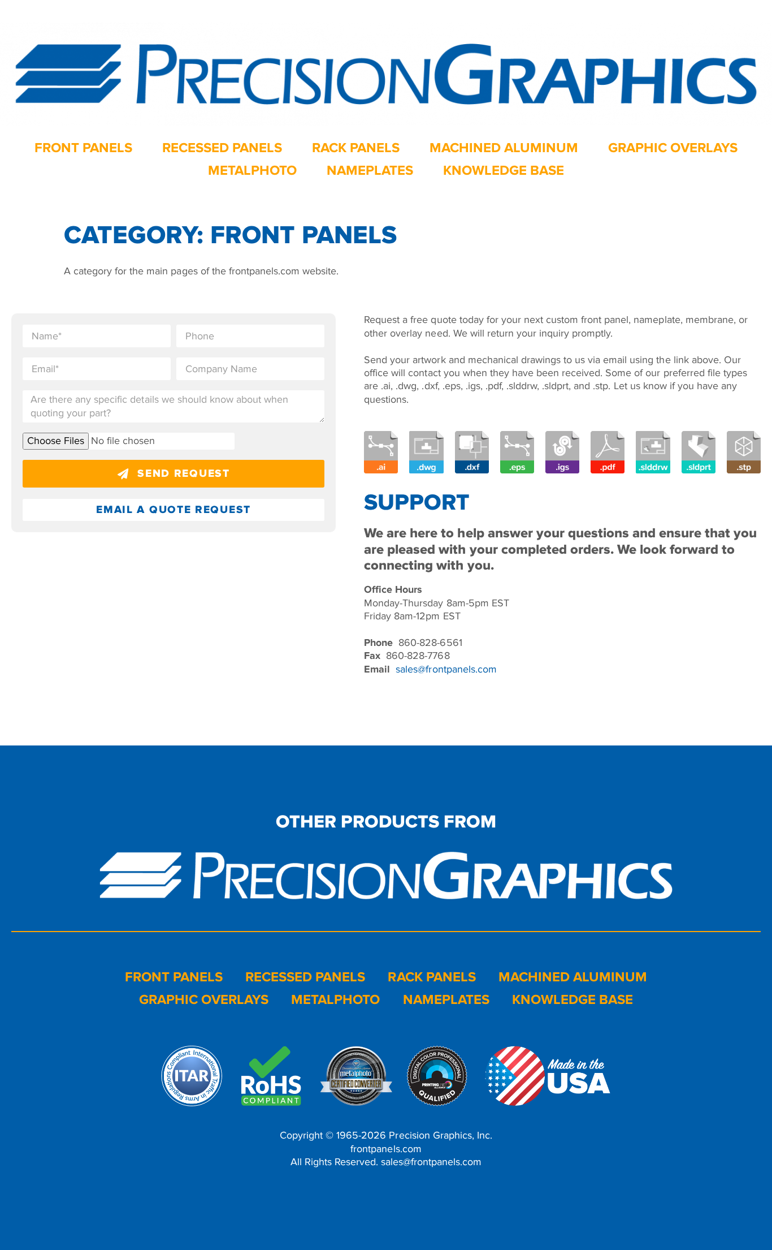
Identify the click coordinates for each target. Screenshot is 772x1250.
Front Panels (83, 148)
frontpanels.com (385, 1149)
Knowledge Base (503, 170)
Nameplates (370, 170)
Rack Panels (356, 148)
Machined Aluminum (504, 148)
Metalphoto (252, 170)
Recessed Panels (222, 148)
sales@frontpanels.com (446, 669)
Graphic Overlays (673, 148)
